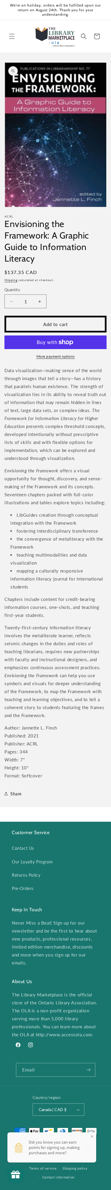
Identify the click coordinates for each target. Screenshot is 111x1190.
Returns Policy (26, 875)
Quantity (12, 289)
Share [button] (16, 793)
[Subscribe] (88, 1070)
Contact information (58, 1177)
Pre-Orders (22, 888)
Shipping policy (75, 1168)
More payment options (55, 356)
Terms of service (43, 1168)
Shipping (10, 280)
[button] (11, 36)
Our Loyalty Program (32, 861)
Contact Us (23, 848)
